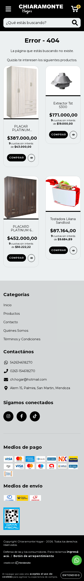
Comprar (16, 157)
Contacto (10, 322)
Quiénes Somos (15, 331)
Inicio (7, 305)
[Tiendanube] (17, 563)
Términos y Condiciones (21, 339)
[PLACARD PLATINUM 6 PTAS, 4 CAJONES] (31, 258)
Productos (11, 314)
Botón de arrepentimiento (33, 556)
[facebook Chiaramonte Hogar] (22, 416)
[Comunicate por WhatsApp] (77, 560)
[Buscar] (75, 22)
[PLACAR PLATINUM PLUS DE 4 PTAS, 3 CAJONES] (31, 158)
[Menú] (8, 9)
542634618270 (21, 362)
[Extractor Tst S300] (73, 135)
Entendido (71, 575)
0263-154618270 (22, 371)
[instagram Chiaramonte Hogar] (8, 416)
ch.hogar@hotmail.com (28, 379)
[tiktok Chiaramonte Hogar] (35, 416)
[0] (74, 10)
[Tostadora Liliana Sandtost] (73, 250)
